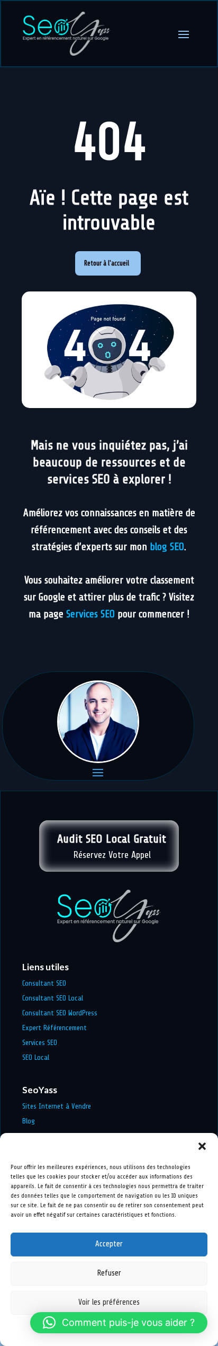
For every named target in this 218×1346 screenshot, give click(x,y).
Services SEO (90, 614)
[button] (202, 1146)
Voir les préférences (109, 1302)
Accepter (109, 1243)
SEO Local (35, 1057)
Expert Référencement (54, 1028)
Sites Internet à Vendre (56, 1106)
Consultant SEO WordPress (59, 1013)
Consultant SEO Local (52, 998)
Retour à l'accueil (106, 263)
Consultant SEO (44, 983)
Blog (28, 1121)
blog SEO (167, 547)
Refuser (109, 1273)
